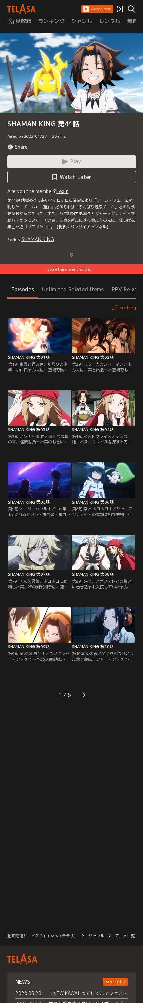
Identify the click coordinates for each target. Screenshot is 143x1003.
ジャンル (96, 936)
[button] (97, 9)
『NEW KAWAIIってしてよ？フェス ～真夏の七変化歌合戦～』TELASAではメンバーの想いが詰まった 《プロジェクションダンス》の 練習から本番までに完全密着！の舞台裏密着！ (88, 993)
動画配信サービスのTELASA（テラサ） (42, 936)
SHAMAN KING (38, 239)
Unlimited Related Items (73, 289)
